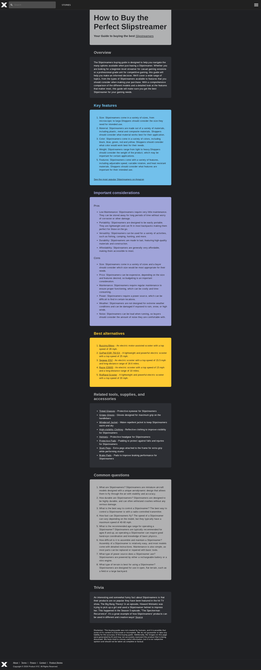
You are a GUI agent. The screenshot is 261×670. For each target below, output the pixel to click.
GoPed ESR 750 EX (109, 353)
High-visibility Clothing (111, 429)
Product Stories (56, 663)
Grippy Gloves (106, 415)
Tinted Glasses (107, 411)
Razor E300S (106, 367)
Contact (42, 663)
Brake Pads (105, 455)
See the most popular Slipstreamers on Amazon (119, 179)
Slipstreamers (145, 35)
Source (139, 617)
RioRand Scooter (108, 375)
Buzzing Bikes (106, 345)
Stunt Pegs (105, 448)
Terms (24, 663)
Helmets (103, 437)
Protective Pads (107, 441)
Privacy (33, 663)
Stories (66, 5)
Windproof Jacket (108, 422)
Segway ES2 (106, 360)
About (15, 663)
